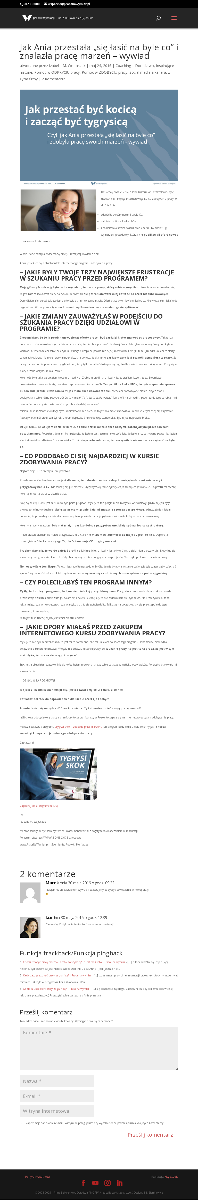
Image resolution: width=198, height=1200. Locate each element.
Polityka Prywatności (37, 1176)
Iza (49, 917)
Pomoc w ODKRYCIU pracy (57, 72)
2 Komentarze (53, 78)
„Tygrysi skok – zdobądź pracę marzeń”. (78, 726)
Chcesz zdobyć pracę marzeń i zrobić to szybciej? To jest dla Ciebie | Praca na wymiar (74, 962)
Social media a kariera (147, 72)
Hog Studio (171, 1176)
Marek (52, 883)
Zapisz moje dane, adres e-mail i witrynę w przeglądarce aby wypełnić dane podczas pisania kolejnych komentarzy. (95, 1123)
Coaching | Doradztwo (135, 65)
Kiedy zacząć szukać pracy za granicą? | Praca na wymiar (57, 975)
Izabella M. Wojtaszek (67, 65)
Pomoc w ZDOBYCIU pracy (104, 72)
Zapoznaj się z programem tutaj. (39, 806)
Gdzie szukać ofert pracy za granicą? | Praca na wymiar (56, 989)
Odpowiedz (159, 888)
